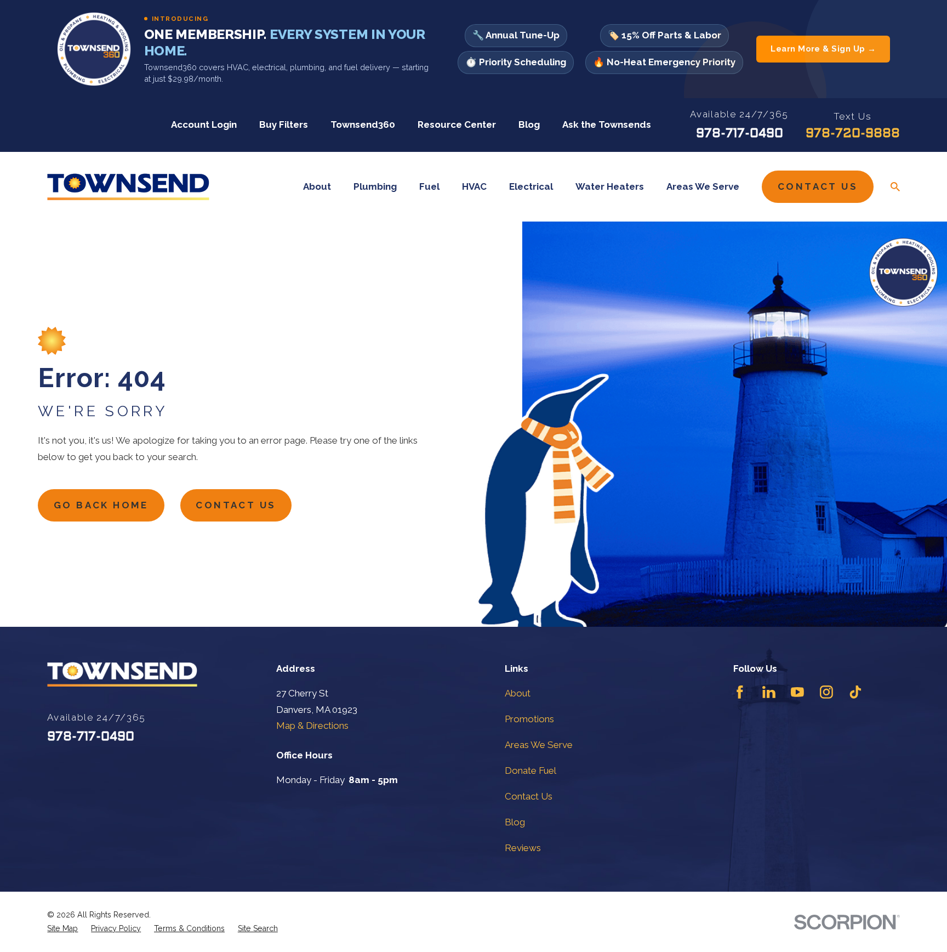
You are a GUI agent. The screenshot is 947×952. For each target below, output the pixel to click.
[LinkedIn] (768, 692)
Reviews (523, 847)
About (517, 693)
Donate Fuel (530, 770)
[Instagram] (826, 692)
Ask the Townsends (606, 124)
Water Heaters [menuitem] (609, 186)
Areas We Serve (539, 744)
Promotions (529, 718)
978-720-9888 (853, 134)
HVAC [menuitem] (474, 186)
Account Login (204, 124)
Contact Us (818, 186)
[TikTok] (855, 692)
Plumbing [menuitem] (375, 186)
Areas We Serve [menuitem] (702, 186)
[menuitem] (62, 929)
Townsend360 (362, 124)
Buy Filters (283, 124)
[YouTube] (797, 692)
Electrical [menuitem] (531, 186)
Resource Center (457, 124)
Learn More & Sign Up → (823, 49)
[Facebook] (739, 692)
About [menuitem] (317, 186)
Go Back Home (101, 505)
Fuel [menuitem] (429, 186)
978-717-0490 (739, 134)
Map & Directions (312, 725)
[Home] (128, 186)
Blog (529, 124)
